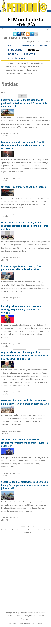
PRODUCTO (15, 38)
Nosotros (27, 45)
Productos (15, 49)
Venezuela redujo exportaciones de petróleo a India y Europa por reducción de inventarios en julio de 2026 (24, 485)
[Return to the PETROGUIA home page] (24, 11)
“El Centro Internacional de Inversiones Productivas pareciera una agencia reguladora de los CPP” (24, 443)
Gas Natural (22, 63)
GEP (6, 38)
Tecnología (32, 70)
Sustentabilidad (13, 73)
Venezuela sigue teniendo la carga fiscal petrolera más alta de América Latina (21, 267)
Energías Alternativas (29, 66)
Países (43, 45)
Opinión (13, 54)
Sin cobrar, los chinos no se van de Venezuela (23, 187)
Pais (3, 92)
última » (27, 532)
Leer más (4, 136)
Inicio (11, 45)
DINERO (26, 38)
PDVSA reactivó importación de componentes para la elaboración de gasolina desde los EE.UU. (25, 402)
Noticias (33, 49)
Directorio (27, 73)
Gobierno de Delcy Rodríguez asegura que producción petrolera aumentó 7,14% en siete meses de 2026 (24, 103)
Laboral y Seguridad (14, 70)
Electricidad (11, 66)
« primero (25, 526)
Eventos (29, 54)
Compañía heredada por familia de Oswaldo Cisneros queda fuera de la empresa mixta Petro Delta (23, 145)
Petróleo (9, 63)
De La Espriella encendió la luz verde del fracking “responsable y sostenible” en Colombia (21, 309)
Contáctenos (16, 58)
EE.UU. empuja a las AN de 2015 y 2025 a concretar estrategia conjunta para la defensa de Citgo (24, 226)
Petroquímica (37, 63)
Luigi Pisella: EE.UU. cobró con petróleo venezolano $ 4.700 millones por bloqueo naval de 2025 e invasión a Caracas (24, 355)
